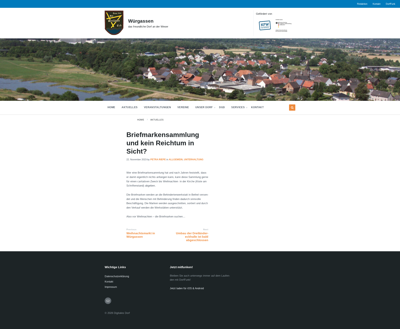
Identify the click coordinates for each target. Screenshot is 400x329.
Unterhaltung (193, 159)
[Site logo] (114, 34)
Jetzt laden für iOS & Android (187, 288)
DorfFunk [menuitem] (390, 4)
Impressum (111, 287)
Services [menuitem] (238, 107)
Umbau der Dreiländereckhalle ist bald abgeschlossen (192, 237)
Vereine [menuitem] (183, 107)
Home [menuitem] (111, 107)
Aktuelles (157, 119)
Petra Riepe (158, 159)
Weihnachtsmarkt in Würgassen (140, 235)
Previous (131, 229)
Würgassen (140, 21)
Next (205, 229)
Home (140, 119)
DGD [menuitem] (222, 107)
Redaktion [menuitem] (362, 4)
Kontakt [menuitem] (376, 4)
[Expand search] (292, 107)
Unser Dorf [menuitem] (204, 107)
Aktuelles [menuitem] (130, 107)
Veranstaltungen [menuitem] (157, 107)
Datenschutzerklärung (117, 276)
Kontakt (109, 281)
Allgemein (176, 159)
